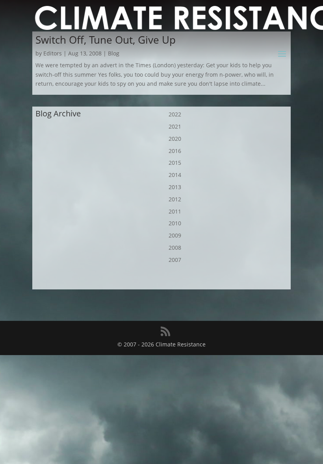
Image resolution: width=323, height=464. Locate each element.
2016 (175, 151)
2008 (175, 247)
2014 (175, 175)
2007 (175, 259)
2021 (175, 126)
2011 (175, 211)
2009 (175, 235)
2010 (175, 223)
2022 (175, 114)
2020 (175, 138)
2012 (175, 199)
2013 (175, 187)
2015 (175, 162)
